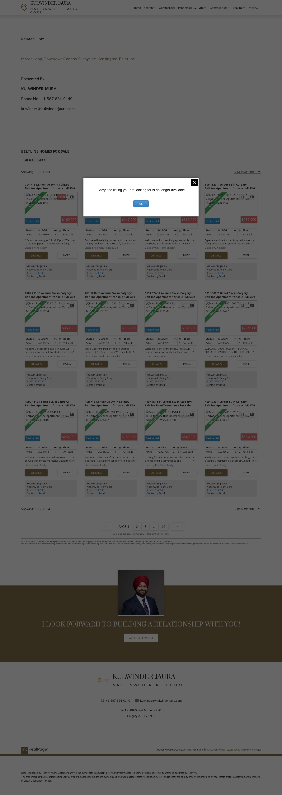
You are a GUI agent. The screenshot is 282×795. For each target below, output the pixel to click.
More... (253, 7)
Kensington (107, 58)
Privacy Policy (212, 749)
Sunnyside (87, 58)
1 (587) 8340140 (35, 273)
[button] (141, 638)
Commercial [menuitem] (167, 7)
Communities (218, 7)
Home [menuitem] (137, 7)
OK (141, 203)
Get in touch (141, 637)
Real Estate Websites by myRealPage (241, 749)
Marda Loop (31, 58)
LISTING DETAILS (36, 255)
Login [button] (41, 159)
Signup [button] (29, 159)
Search (148, 7)
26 (163, 527)
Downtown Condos (60, 58)
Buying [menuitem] (237, 7)
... (154, 527)
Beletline (127, 58)
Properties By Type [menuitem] (191, 7)
